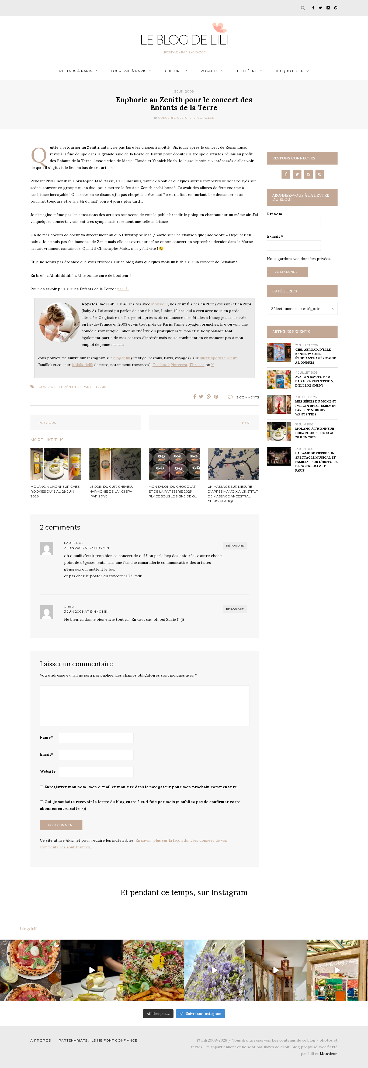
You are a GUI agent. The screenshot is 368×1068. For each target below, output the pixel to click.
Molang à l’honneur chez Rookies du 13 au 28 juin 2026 (315, 432)
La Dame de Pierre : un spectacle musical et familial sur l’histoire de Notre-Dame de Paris (316, 461)
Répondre (235, 545)
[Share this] (193, 396)
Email (46, 754)
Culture (173, 71)
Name (46, 737)
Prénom (274, 213)
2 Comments (248, 397)
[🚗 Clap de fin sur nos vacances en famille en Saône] (214, 970)
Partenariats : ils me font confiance (98, 1040)
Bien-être (247, 71)
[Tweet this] (201, 396)
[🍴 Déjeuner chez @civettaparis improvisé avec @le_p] (30, 970)
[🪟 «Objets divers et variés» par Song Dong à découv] (337, 970)
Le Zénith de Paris (75, 387)
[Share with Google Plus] (209, 396)
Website (47, 771)
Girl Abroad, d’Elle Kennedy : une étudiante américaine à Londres (315, 355)
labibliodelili (82, 364)
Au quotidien (290, 71)
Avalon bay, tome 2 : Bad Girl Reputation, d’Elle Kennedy (314, 381)
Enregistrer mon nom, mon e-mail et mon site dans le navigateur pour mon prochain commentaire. (141, 786)
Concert (47, 387)
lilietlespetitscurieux (218, 358)
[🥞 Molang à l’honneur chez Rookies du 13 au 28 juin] (92, 970)
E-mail (275, 236)
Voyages (209, 71)
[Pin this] (217, 396)
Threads (196, 364)
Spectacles (204, 118)
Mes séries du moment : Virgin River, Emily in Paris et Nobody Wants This (315, 407)
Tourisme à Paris (128, 71)
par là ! (123, 288)
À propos (40, 1040)
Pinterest (179, 364)
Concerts (166, 118)
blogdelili (121, 358)
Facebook (161, 364)
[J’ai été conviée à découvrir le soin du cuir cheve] (276, 970)
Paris (101, 387)
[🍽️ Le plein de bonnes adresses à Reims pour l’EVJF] (153, 970)
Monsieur (159, 304)
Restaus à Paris (75, 71)
